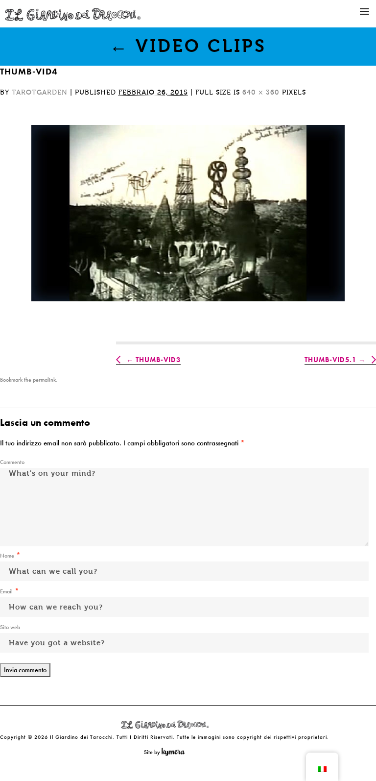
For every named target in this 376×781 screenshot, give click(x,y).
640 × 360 (261, 93)
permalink (44, 380)
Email (6, 591)
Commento (12, 462)
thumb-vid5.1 (330, 359)
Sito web (10, 627)
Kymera (175, 752)
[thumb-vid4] (188, 213)
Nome (7, 556)
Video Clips (188, 46)
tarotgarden (40, 93)
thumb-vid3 (158, 359)
